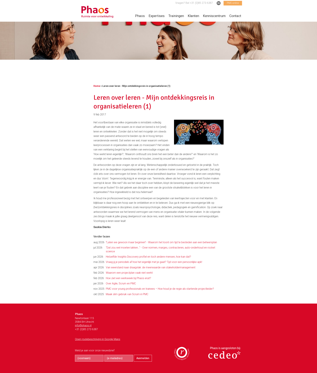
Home (96, 86)
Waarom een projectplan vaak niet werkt (129, 272)
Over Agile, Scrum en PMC (121, 283)
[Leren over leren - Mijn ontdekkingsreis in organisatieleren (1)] (97, 16)
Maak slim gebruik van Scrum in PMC (127, 294)
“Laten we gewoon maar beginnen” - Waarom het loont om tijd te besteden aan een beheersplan (161, 242)
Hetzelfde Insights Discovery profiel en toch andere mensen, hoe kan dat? (148, 256)
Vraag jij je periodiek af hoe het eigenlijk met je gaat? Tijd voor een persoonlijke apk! (154, 262)
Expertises (157, 16)
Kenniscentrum (214, 16)
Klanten (193, 16)
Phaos (140, 16)
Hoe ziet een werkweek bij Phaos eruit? (128, 278)
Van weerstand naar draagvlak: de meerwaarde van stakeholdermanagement (150, 267)
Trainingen (176, 16)
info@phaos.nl (83, 325)
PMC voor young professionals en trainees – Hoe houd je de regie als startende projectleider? (160, 288)
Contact (235, 16)
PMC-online (233, 3)
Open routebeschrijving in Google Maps (97, 339)
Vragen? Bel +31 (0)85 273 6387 (194, 2)
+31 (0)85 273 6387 (86, 329)
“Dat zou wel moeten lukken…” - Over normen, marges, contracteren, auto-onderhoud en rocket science (160, 249)
